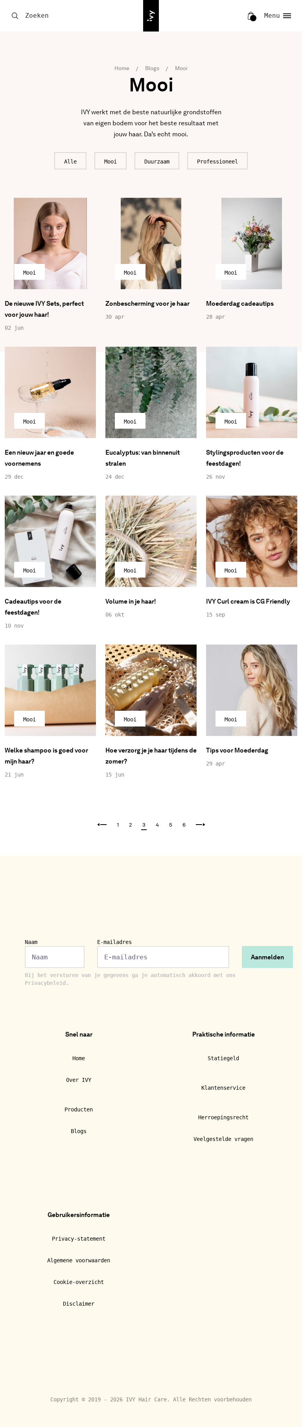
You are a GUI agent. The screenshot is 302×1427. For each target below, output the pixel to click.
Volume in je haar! (130, 602)
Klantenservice (223, 1088)
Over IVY (78, 1080)
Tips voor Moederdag (237, 751)
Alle (70, 161)
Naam (31, 942)
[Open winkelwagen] (251, 15)
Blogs (152, 68)
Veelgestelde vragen (223, 1139)
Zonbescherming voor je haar (147, 304)
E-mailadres (114, 942)
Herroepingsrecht (223, 1117)
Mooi (181, 68)
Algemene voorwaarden (78, 1260)
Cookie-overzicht (78, 1282)
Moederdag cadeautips (240, 304)
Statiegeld (223, 1058)
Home (121, 68)
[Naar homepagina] (151, 16)
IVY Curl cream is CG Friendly (248, 602)
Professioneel (217, 161)
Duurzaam (156, 161)
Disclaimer (78, 1304)
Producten (78, 1109)
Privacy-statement (78, 1239)
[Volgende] (200, 825)
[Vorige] (102, 825)
